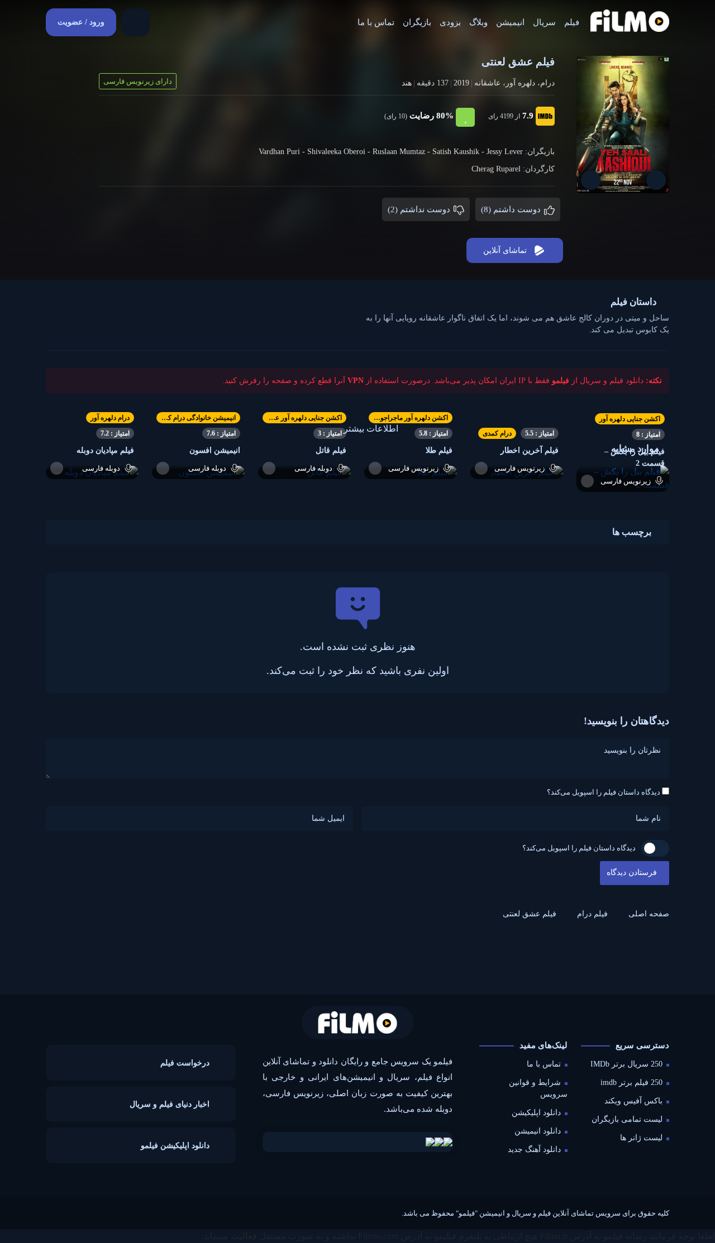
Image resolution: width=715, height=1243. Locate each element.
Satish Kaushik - (459, 151)
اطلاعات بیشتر (371, 428)
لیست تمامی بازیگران (627, 1119)
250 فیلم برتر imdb (631, 1082)
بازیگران (417, 22)
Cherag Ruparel (496, 169)
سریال (544, 22)
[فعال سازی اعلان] (590, 180)
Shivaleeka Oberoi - (340, 151)
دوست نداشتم (420, 209)
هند (407, 83)
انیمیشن (510, 22)
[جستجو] (136, 22)
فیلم (571, 22)
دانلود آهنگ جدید (534, 1149)
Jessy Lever (505, 151)
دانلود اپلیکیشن (536, 1112)
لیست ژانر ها (641, 1138)
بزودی (450, 22)
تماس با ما (376, 22)
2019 (461, 83)
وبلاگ (478, 22)
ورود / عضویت (81, 22)
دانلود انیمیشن (537, 1131)
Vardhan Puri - (283, 151)
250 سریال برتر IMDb (626, 1064)
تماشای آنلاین (505, 250)
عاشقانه (487, 83)
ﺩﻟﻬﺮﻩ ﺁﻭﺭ (520, 83)
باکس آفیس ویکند (633, 1101)
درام (547, 83)
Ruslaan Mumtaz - (402, 151)
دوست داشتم (512, 209)
